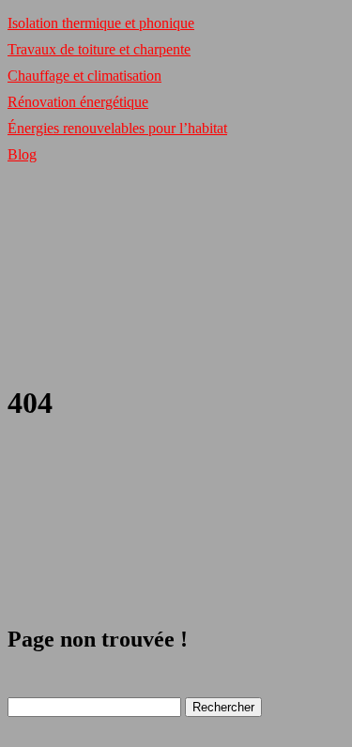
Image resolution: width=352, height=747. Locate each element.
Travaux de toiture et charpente (99, 49)
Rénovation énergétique (78, 102)
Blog (22, 154)
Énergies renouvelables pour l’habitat (117, 128)
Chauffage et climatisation (84, 76)
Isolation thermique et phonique (101, 23)
